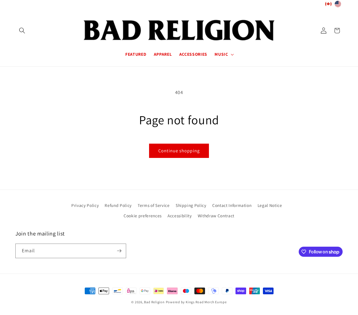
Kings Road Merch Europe (206, 302)
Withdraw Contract (216, 215)
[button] (22, 30)
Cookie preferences (143, 215)
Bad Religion (154, 302)
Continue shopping (179, 151)
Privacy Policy (85, 205)
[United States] (338, 5)
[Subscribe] (119, 251)
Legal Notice (270, 205)
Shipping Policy (191, 205)
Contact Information (232, 205)
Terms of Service (154, 205)
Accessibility (180, 215)
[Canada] (328, 5)
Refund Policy (118, 205)
